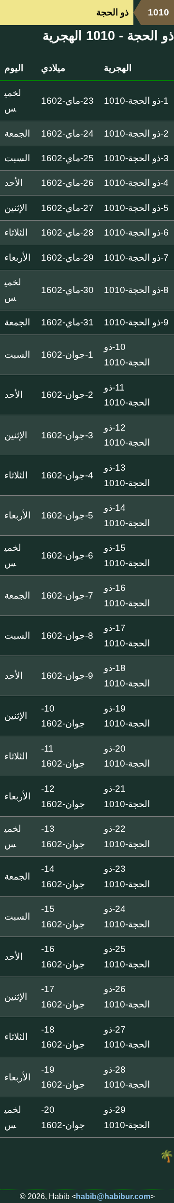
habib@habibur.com (113, 1196)
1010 (158, 12)
